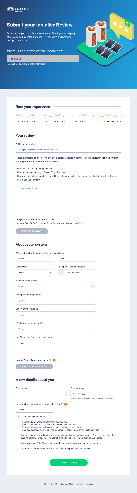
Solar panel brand (29, 294)
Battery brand (27, 308)
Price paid (71, 266)
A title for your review (26, 144)
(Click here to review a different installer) (27, 63)
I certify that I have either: (33, 416)
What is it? (54, 360)
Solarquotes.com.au (68, 9)
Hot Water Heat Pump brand (34, 337)
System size (22, 266)
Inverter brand (27, 280)
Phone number (78, 388)
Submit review (68, 462)
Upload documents (34, 366)
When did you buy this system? (40, 252)
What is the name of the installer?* (35, 50)
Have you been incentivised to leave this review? (39, 404)
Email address (23, 388)
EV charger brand (29, 322)
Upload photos (31, 231)
